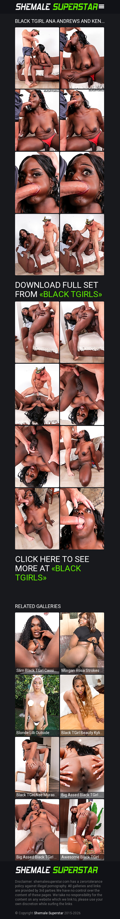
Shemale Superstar (48, 913)
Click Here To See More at (52, 568)
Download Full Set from (58, 289)
